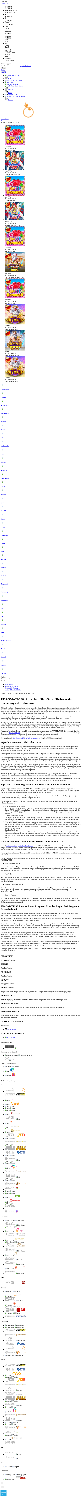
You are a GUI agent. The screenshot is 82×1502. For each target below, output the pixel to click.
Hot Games (17, 75)
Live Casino (18, 80)
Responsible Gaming (11, 688)
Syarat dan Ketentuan (11, 686)
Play (7, 119)
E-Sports (15, 94)
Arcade (10, 89)
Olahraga (15, 84)
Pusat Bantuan (9, 684)
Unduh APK (5, 3)
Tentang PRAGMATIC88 (13, 690)
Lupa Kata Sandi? (25, 66)
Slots (9, 78)
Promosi (10, 100)
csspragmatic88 (12, 1029)
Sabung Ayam (20, 96)
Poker (10, 93)
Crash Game (18, 86)
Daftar (3, 70)
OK (3, 1487)
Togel (12, 82)
